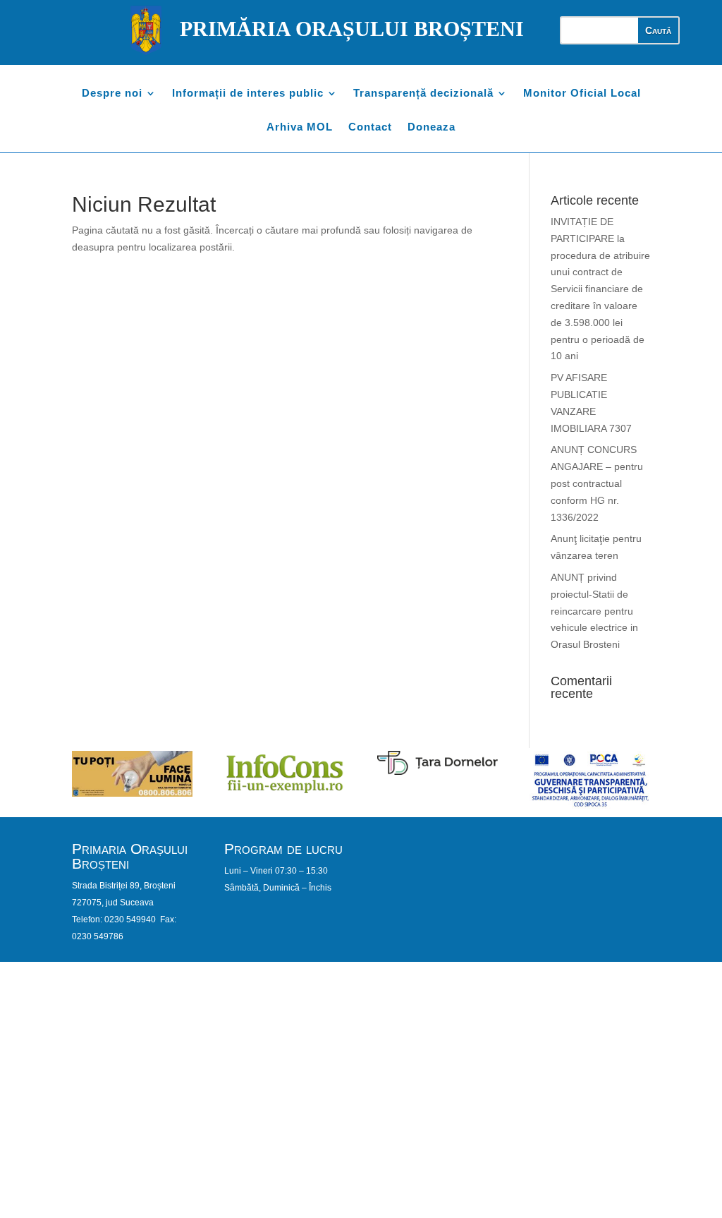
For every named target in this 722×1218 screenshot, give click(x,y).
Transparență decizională (423, 93)
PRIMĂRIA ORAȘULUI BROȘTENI (352, 28)
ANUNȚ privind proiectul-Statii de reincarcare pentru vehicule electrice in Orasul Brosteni (594, 611)
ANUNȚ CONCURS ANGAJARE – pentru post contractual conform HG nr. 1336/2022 (597, 483)
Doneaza (431, 127)
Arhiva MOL (300, 127)
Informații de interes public (248, 93)
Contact (370, 127)
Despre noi (112, 93)
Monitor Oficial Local (582, 93)
